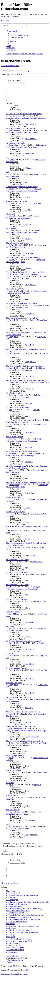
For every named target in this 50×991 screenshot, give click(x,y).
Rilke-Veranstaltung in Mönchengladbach (21, 128)
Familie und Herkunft (39, 574)
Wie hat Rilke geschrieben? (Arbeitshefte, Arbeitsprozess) (27, 380)
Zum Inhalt (5, 21)
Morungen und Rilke (13, 497)
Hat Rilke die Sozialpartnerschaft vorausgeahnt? (23, 641)
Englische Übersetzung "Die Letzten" (19, 697)
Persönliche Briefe (39, 601)
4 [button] (6, 91)
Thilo (11, 743)
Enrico (13, 531)
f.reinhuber (13, 383)
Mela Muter (10, 626)
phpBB (13, 966)
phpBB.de (26, 970)
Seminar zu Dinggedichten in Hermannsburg (22, 187)
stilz (10, 797)
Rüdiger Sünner (14, 812)
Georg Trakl (13, 276)
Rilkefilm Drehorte (12, 810)
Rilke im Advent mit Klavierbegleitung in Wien (23, 712)
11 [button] (6, 98)
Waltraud (12, 160)
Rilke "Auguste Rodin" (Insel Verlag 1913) (21, 451)
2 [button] (6, 87)
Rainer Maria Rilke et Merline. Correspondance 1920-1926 (27, 483)
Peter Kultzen (14, 485)
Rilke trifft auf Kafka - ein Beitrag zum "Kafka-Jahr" (25, 366)
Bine (10, 174)
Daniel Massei (14, 614)
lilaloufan (12, 395)
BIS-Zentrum (14, 130)
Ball (7, 172)
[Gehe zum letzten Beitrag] (38, 124)
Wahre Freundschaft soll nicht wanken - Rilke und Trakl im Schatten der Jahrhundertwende (27, 421)
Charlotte (12, 216)
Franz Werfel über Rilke (14, 393)
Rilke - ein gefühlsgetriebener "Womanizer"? (22, 303)
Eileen (11, 499)
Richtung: (30, 846)
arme (10, 291)
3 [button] (6, 89)
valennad (12, 260)
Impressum (10, 783)
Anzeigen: (7, 844)
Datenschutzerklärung (14, 770)
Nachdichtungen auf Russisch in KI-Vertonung (23, 258)
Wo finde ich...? (43, 383)
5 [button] (6, 93)
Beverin (12, 453)
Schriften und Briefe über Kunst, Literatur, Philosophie (26, 292)
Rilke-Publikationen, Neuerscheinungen (23, 217)
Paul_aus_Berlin (15, 116)
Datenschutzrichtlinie (41, 772)
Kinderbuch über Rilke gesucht (17, 201)
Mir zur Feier (10, 214)
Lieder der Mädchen (13, 612)
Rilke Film (9, 824)
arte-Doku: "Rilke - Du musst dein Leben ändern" (24, 114)
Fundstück (9, 653)
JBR (10, 562)
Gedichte (36, 410)
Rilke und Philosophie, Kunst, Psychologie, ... (26, 277)
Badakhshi (13, 245)
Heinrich (12, 714)
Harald (11, 628)
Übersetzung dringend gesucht (17, 668)
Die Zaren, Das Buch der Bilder (17, 408)
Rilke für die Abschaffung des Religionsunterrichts (24, 741)
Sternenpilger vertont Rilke (15, 143)
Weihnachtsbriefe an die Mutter (17, 560)
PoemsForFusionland (16, 728)
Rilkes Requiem (11, 228)
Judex (11, 514)
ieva (10, 470)
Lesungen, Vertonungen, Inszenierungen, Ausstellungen (26, 118)
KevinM (12, 699)
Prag (7, 157)
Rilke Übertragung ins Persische (17, 243)
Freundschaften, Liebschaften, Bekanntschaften (27, 306)
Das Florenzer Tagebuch (15, 289)
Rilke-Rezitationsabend (14, 437)
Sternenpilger (14, 145)
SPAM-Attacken (12, 795)
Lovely (11, 189)
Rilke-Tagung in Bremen (15, 756)
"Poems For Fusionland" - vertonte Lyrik (21, 726)
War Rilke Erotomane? (14, 683)
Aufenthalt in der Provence (15, 512)
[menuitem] (20, 35)
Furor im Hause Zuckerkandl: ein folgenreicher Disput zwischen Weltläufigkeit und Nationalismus (25, 273)
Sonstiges (37, 203)
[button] (6, 78)
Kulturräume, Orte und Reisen (17, 814)
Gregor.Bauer (14, 547)
